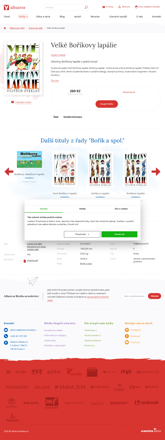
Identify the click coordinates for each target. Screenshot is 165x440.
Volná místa (50, 340)
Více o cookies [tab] (121, 209)
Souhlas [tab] (44, 209)
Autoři (77, 16)
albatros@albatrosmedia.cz (23, 330)
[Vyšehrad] (99, 387)
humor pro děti (34, 243)
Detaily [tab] (82, 209)
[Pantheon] (11, 403)
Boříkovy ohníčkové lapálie (29, 174)
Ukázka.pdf (32, 260)
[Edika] (54, 371)
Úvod (7, 16)
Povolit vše (119, 234)
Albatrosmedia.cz (92, 335)
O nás (139, 16)
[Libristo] (97, 403)
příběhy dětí (33, 249)
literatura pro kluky (36, 246)
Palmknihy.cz (90, 330)
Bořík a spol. (86, 263)
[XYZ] (37, 371)
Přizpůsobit (80, 234)
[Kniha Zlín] (70, 387)
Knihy (22, 16)
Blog (62, 16)
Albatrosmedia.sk (92, 340)
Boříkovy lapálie (100, 193)
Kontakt (156, 16)
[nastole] (74, 371)
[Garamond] (74, 403)
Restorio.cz (89, 345)
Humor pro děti (36, 28)
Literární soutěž (118, 16)
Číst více (55, 80)
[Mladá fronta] (52, 403)
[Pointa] (31, 403)
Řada (55, 116)
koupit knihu (106, 103)
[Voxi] (119, 387)
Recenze (95, 16)
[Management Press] (126, 371)
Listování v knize (23, 102)
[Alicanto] (41, 387)
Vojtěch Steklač (58, 55)
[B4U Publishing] (147, 371)
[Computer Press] (92, 371)
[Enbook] (146, 403)
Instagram (136, 330)
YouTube (135, 342)
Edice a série (43, 16)
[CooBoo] (8, 371)
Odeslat (154, 296)
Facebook (135, 336)
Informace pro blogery (55, 335)
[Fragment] (17, 387)
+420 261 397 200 (18, 336)
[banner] (14, 7)
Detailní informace (73, 116)
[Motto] (21, 371)
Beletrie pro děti (17, 28)
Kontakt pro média (53, 330)
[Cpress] (109, 371)
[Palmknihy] (152, 387)
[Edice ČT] (134, 387)
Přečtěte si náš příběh (54, 345)
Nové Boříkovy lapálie (65, 193)
